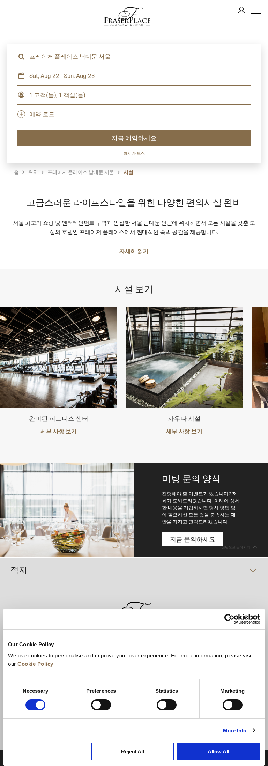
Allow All (218, 751)
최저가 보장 (134, 153)
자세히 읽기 (134, 251)
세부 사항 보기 (58, 431)
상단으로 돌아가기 (236, 547)
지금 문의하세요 (192, 539)
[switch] (101, 704)
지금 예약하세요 (134, 138)
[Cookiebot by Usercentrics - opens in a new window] (229, 619)
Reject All (132, 751)
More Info (235, 731)
